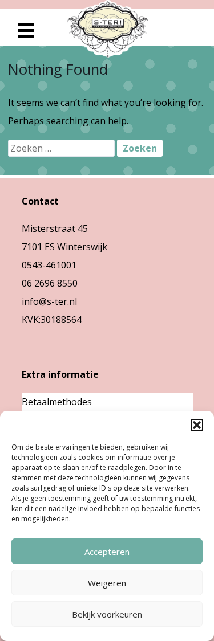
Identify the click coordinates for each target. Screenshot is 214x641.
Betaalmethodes (57, 401)
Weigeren (107, 583)
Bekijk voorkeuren (107, 614)
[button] (197, 425)
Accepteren (107, 551)
